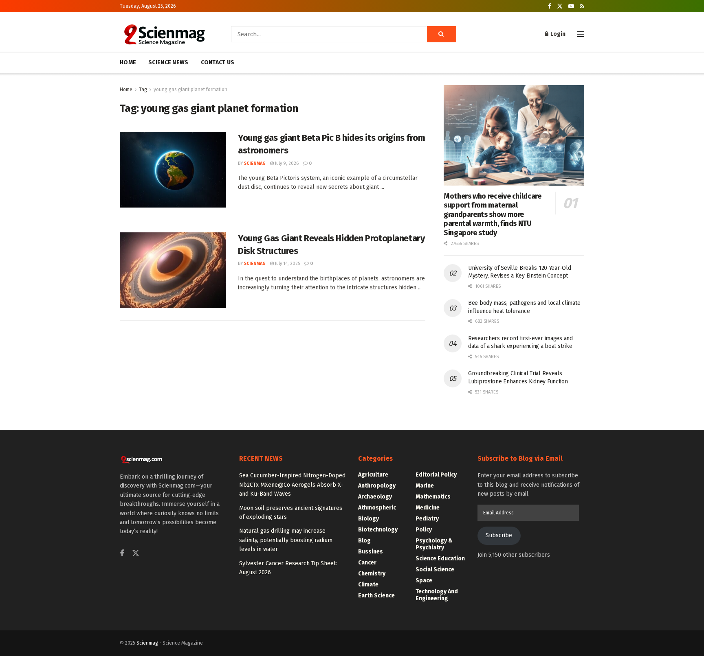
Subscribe (499, 535)
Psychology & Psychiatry (434, 544)
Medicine (428, 507)
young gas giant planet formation (190, 89)
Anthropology (377, 485)
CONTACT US (218, 62)
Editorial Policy (436, 474)
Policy (424, 529)
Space (424, 580)
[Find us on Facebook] (549, 6)
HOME (128, 62)
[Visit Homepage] (164, 34)
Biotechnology (378, 529)
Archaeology (375, 496)
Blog (364, 540)
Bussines (370, 551)
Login (557, 34)
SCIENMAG (255, 163)
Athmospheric (377, 507)
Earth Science (376, 595)
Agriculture (373, 474)
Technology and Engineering (437, 595)
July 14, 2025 (287, 263)
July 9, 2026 (286, 163)
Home (126, 89)
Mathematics (433, 496)
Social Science (435, 569)
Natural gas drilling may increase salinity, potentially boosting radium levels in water (285, 540)
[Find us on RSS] (582, 6)
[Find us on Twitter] (560, 6)
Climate (368, 584)
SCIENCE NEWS (168, 62)
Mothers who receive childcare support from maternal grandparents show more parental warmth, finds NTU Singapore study (492, 214)
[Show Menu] (580, 34)
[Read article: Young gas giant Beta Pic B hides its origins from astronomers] (173, 170)
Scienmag (147, 643)
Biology (368, 518)
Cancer (367, 562)
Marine (425, 485)
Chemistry (371, 573)
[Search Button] (441, 34)
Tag (143, 89)
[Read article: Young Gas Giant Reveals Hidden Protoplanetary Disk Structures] (173, 270)
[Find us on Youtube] (571, 6)
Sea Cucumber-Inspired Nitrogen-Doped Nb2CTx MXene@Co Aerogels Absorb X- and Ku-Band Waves (292, 484)
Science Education (440, 558)
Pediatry (427, 518)
